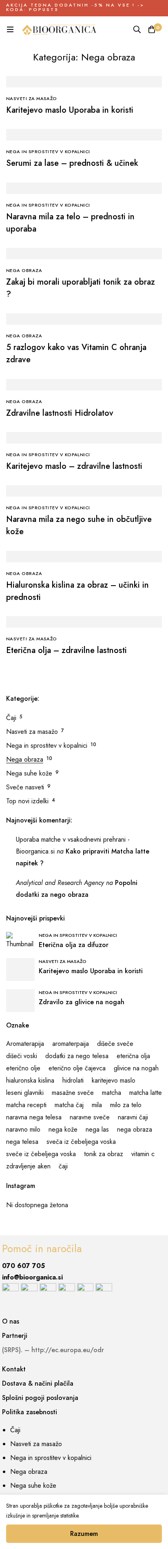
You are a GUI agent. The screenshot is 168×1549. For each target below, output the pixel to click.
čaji (63, 1166)
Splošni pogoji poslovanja (40, 1397)
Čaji (11, 717)
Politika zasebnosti (29, 1412)
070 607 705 (23, 1265)
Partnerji (14, 1335)
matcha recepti (26, 1105)
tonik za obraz (103, 1154)
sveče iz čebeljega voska (41, 1154)
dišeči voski (21, 1056)
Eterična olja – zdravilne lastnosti (66, 650)
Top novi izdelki (27, 801)
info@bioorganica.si (32, 1277)
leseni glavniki (25, 1092)
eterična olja (133, 1056)
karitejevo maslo (113, 1080)
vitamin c (143, 1154)
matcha (111, 1092)
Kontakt (14, 1369)
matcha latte (145, 1092)
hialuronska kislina (30, 1080)
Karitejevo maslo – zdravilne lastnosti (74, 466)
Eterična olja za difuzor (73, 944)
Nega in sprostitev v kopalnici (46, 745)
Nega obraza (24, 759)
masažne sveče (73, 1092)
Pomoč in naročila (42, 1248)
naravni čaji (133, 1117)
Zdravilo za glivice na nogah (81, 1002)
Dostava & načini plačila (37, 1383)
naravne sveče (90, 1117)
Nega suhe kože (29, 773)
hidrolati (73, 1080)
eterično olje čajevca (77, 1068)
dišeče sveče (115, 1043)
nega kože (63, 1129)
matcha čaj (69, 1105)
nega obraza (134, 1129)
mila (97, 1105)
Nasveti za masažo (32, 731)
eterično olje (23, 1068)
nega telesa (22, 1141)
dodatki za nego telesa (76, 1056)
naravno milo (23, 1129)
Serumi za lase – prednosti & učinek (72, 163)
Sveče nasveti (25, 787)
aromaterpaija (70, 1043)
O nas (10, 1321)
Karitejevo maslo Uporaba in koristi (69, 110)
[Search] (137, 29)
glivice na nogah (136, 1068)
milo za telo (125, 1105)
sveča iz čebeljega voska (81, 1141)
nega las (97, 1129)
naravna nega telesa (34, 1117)
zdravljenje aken (28, 1166)
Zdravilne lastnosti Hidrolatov (59, 413)
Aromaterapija (25, 1043)
